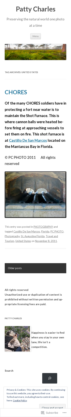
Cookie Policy (20, 400)
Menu (36, 36)
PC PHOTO (57, 231)
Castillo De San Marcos (28, 140)
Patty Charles (35, 9)
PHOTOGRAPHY (43, 226)
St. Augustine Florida (33, 236)
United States (23, 241)
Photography (12, 236)
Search (9, 370)
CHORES (16, 92)
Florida (45, 231)
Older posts (15, 268)
